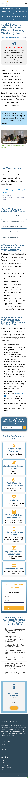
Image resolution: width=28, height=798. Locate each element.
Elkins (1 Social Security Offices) (11, 232)
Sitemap (3, 769)
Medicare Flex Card (14, 568)
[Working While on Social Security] (14, 512)
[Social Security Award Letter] (14, 529)
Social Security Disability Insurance (14, 484)
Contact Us (4, 762)
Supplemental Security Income (14, 467)
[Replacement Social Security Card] (14, 548)
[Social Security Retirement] (14, 445)
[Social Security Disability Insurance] (14, 480)
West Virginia (17, 37)
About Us (4, 760)
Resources (4, 749)
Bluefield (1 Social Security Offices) (12, 216)
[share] (24, 131)
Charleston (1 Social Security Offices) (13, 221)
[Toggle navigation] (25, 3)
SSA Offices (9, 37)
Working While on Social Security (14, 516)
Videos (3, 751)
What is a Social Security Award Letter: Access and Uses (14, 132)
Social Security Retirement (14, 449)
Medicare (14, 500)
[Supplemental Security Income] (14, 462)
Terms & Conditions (6, 767)
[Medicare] (14, 497)
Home (2, 37)
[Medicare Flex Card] (14, 565)
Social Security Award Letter (14, 533)
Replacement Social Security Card (14, 552)
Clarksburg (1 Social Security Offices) (13, 226)
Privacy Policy (5, 765)
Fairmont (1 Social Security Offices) (12, 237)
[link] (3, 132)
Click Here (14, 708)
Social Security (5, 747)
